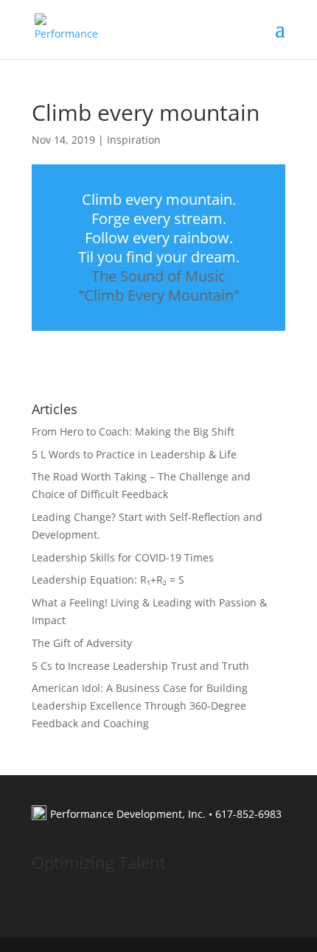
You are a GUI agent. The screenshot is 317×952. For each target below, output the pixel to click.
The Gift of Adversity (82, 643)
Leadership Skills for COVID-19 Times (123, 557)
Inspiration (134, 140)
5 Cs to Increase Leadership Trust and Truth (140, 666)
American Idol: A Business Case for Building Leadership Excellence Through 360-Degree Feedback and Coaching (140, 705)
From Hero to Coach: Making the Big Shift (133, 431)
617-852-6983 (248, 814)
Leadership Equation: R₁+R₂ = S (108, 580)
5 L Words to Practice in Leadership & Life (134, 454)
